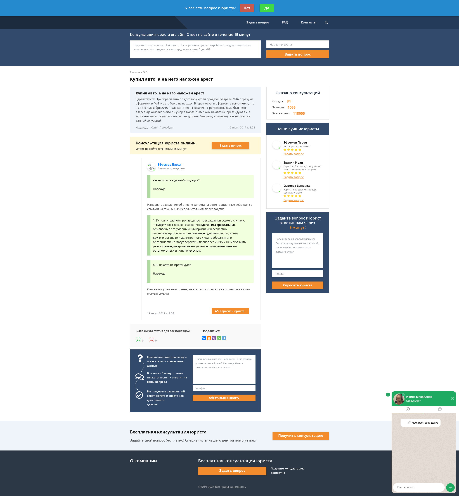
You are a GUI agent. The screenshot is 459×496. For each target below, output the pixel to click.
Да (266, 8)
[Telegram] (224, 338)
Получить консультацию (300, 435)
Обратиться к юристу (224, 397)
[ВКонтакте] (204, 338)
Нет (247, 8)
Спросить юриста (232, 311)
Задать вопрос (257, 22)
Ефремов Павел (169, 164)
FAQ (285, 22)
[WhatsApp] (219, 338)
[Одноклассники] (209, 338)
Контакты (308, 22)
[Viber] (214, 338)
